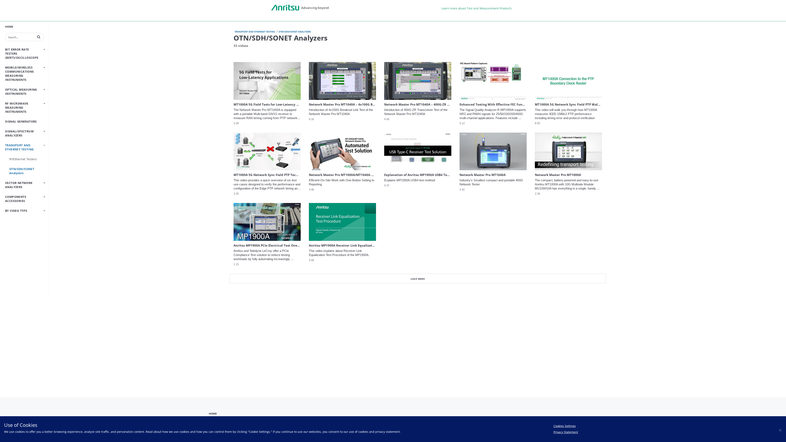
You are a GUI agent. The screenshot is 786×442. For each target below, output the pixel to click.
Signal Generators (21, 121)
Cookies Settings (564, 426)
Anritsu (300, 8)
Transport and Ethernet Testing (19, 147)
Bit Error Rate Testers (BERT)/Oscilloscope (21, 53)
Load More (418, 278)
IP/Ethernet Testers (23, 159)
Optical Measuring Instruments (21, 92)
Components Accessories (15, 199)
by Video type (16, 211)
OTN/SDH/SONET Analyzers (21, 171)
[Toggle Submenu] (44, 49)
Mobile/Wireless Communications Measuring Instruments (19, 73)
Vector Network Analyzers (19, 185)
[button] (38, 37)
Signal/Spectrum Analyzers (19, 133)
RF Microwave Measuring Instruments (16, 107)
